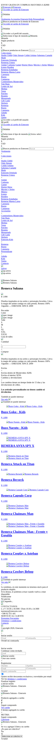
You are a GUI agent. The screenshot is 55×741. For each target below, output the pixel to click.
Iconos (4, 67)
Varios (3, 261)
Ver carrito (5, 707)
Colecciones (6, 156)
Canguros (5, 204)
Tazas (3, 225)
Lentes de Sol (7, 220)
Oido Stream (18, 55)
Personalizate (38, 19)
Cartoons (11, 65)
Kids (3, 258)
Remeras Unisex (8, 175)
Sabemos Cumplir (44, 55)
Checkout (5, 719)
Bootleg (10, 67)
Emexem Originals (9, 173)
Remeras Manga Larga (10, 201)
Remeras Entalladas (9, 199)
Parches (4, 227)
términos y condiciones (17, 679)
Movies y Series (40, 65)
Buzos (3, 206)
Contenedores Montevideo (12, 216)
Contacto (5, 263)
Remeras (4, 244)
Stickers (4, 237)
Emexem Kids (27, 19)
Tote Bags (5, 218)
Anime (4, 65)
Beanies (4, 230)
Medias (4, 223)
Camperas (5, 208)
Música (51, 65)
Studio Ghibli (6, 55)
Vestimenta (6, 19)
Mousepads (6, 232)
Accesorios (16, 19)
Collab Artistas (30, 55)
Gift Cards (5, 235)
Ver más (4, 399)
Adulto (4, 256)
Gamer (18, 65)
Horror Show (27, 65)
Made (3, 58)
